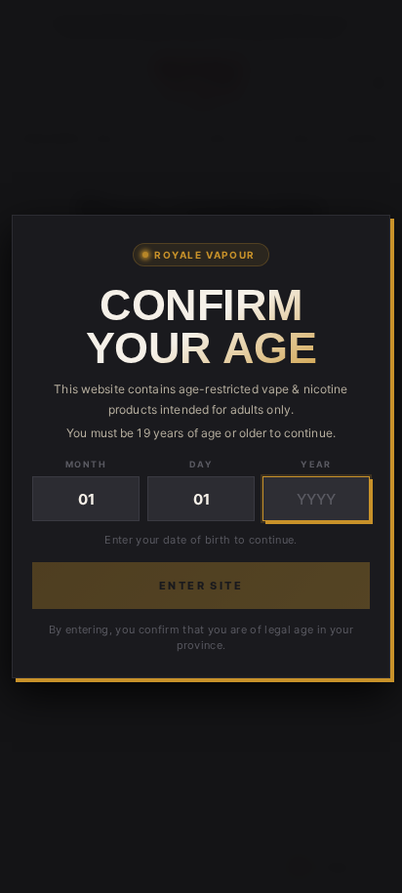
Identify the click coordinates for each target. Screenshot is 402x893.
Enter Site (201, 585)
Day (201, 464)
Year (316, 464)
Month (85, 464)
